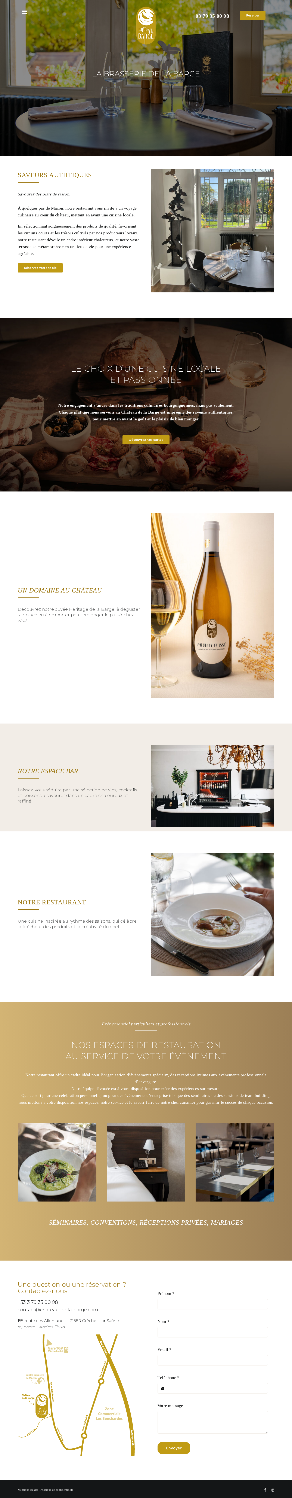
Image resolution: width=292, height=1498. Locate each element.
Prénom (166, 1293)
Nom (164, 1321)
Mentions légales (28, 1489)
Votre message (170, 1405)
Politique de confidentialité (57, 1489)
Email (164, 1349)
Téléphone (168, 1377)
